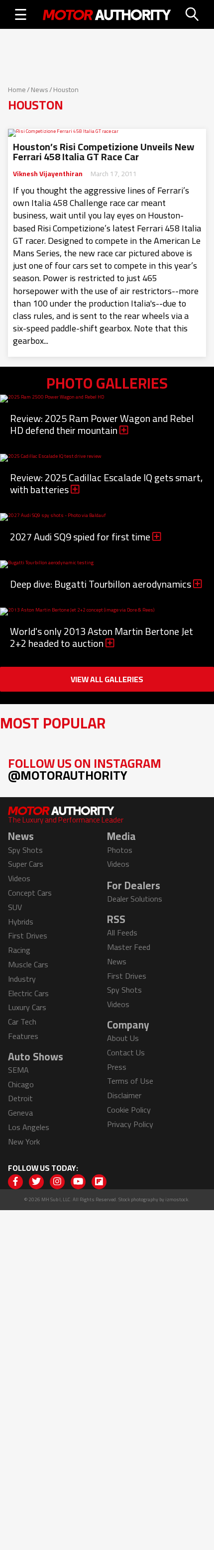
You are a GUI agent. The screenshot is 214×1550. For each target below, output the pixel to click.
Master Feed (128, 946)
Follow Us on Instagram (84, 769)
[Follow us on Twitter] (36, 1181)
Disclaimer (124, 1095)
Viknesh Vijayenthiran (48, 173)
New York (24, 1141)
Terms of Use (130, 1080)
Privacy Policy (130, 1124)
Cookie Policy (129, 1109)
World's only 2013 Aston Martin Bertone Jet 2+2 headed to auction (101, 637)
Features (23, 1036)
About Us (123, 1038)
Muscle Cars (28, 964)
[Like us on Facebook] (15, 1181)
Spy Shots (25, 849)
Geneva (20, 1112)
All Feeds (122, 932)
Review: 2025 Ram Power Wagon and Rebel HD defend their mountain (102, 424)
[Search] (192, 14)
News (39, 89)
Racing (19, 949)
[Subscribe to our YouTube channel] (78, 1181)
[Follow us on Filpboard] (99, 1181)
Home (17, 89)
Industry (22, 978)
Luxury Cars (27, 1007)
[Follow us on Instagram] (57, 1181)
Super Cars (25, 863)
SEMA (18, 1069)
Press (116, 1066)
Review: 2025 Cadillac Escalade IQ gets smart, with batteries (106, 483)
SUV (15, 907)
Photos (119, 849)
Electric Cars (28, 993)
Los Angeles (28, 1127)
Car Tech (22, 1021)
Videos (19, 878)
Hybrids (20, 921)
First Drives (27, 935)
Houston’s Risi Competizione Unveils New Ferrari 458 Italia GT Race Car (103, 152)
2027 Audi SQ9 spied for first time (81, 536)
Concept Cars (30, 892)
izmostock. (177, 1199)
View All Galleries (107, 679)
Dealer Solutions (134, 898)
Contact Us (126, 1052)
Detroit (20, 1098)
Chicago (21, 1084)
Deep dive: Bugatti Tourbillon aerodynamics (101, 584)
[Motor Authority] (107, 14)
